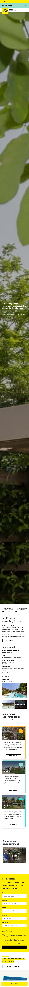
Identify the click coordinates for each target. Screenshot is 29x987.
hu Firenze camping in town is (12, 839)
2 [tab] (15, 866)
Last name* (5, 900)
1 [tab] (13, 866)
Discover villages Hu (7, 5)
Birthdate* (5, 915)
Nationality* (6, 922)
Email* (4, 907)
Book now (14, 983)
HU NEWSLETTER (8, 879)
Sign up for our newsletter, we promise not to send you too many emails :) (13, 885)
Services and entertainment (11, 842)
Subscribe (14, 947)
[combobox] (14, 926)
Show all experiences (12, 966)
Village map (9, 640)
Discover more (13, 755)
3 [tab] (16, 866)
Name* (4, 893)
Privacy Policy (9, 931)
